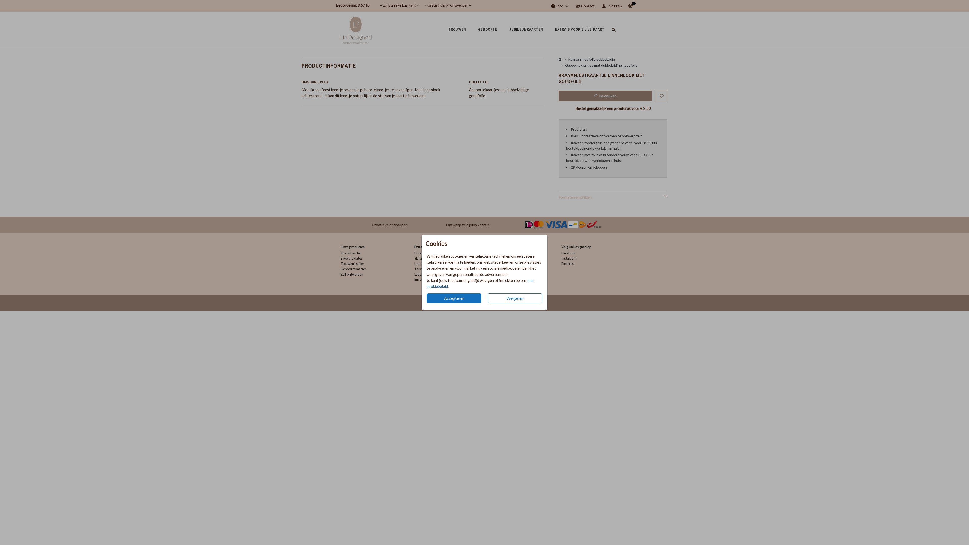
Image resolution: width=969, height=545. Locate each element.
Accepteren (454, 298)
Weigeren (514, 298)
